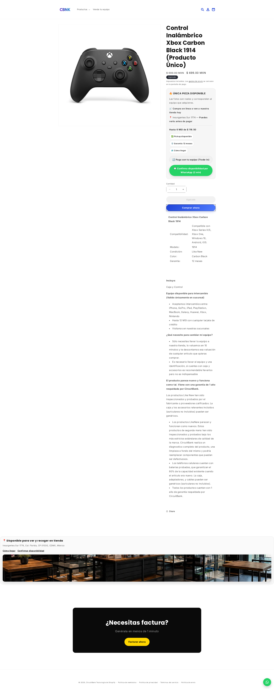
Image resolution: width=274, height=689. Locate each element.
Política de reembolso (127, 682)
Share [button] (172, 511)
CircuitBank (91, 682)
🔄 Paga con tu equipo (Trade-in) (190, 159)
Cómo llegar (9, 551)
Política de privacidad (148, 682)
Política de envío (188, 682)
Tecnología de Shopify (105, 682)
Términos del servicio (169, 682)
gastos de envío (196, 81)
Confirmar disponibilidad (31, 551)
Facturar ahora (137, 641)
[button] (83, 9)
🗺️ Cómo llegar (178, 150)
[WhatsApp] (267, 682)
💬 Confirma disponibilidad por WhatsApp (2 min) (191, 170)
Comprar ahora (191, 207)
